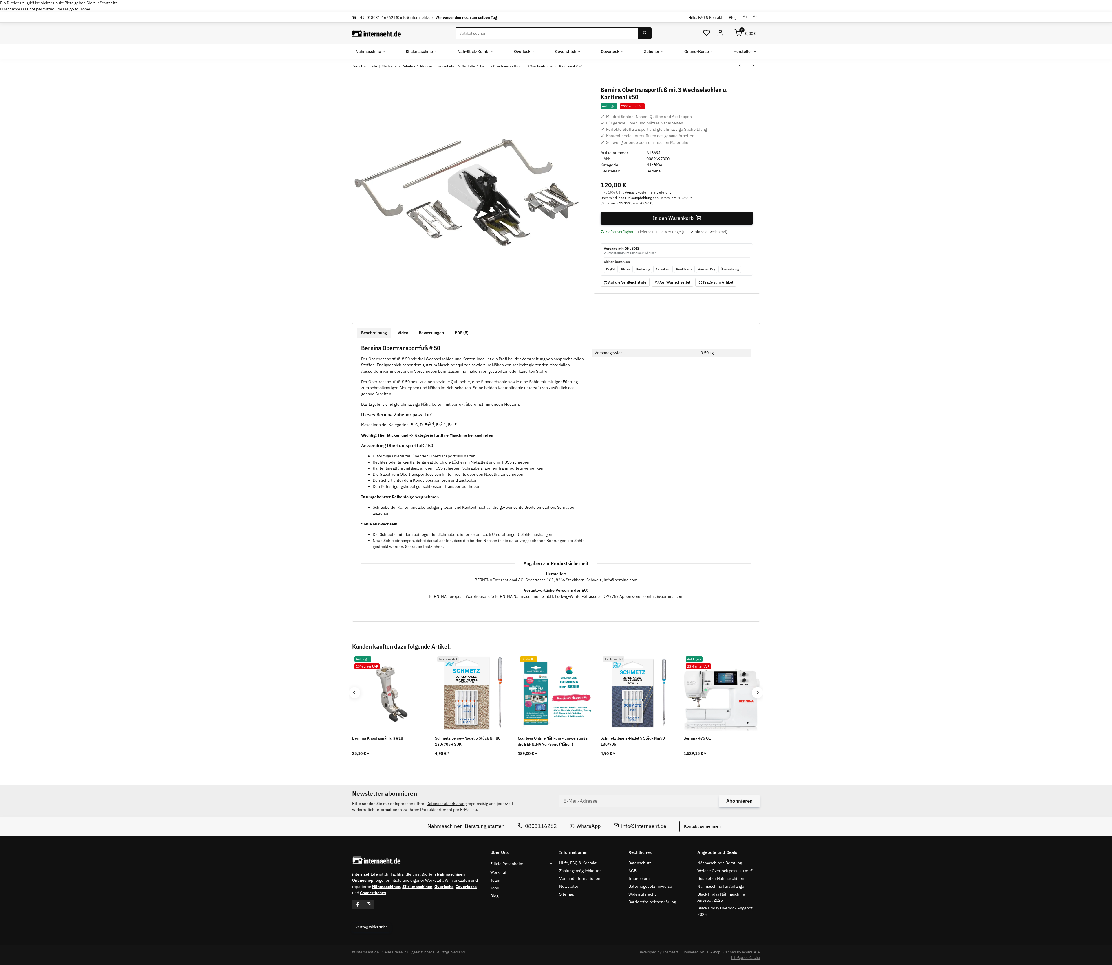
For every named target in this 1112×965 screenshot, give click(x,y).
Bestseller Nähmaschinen (720, 878)
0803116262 (541, 826)
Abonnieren (739, 801)
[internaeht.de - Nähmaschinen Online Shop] (376, 33)
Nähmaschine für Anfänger (721, 886)
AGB (632, 870)
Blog (732, 17)
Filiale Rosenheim (506, 863)
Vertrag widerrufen (371, 926)
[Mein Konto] (720, 33)
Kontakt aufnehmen (702, 826)
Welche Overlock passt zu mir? (725, 870)
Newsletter (569, 886)
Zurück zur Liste (364, 66)
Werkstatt (499, 872)
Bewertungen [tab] (431, 332)
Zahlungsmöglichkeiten (580, 870)
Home (84, 9)
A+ (745, 16)
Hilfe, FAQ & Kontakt (705, 17)
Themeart (670, 952)
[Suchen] (645, 33)
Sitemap (566, 894)
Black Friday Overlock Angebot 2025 (725, 911)
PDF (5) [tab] (462, 332)
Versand (458, 952)
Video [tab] (403, 332)
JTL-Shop (713, 952)
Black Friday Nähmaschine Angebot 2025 (721, 897)
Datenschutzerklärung (447, 803)
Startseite (109, 2)
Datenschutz (639, 862)
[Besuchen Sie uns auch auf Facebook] (357, 904)
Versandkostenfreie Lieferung (648, 192)
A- (755, 16)
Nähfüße (654, 165)
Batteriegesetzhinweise (650, 886)
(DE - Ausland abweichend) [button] (704, 231)
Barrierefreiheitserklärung (652, 902)
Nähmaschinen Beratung (719, 862)
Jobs (494, 888)
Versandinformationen (579, 878)
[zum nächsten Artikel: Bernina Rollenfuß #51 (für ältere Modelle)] (753, 66)
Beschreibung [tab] (374, 332)
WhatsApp (589, 826)
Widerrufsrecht (642, 894)
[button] (707, 33)
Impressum (639, 878)
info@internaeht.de (643, 826)
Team (495, 880)
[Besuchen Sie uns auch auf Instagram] (368, 904)
